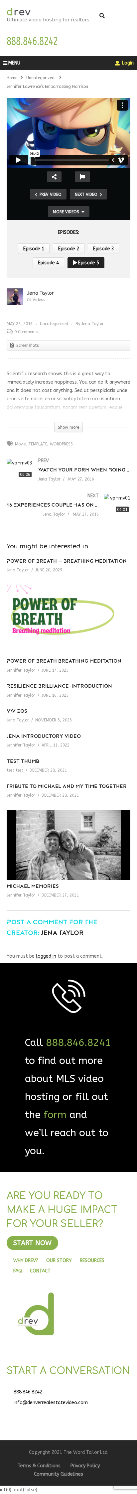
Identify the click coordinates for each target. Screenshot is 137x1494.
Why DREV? (25, 1260)
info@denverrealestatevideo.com (51, 1402)
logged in (46, 956)
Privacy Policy (85, 1466)
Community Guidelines (58, 1474)
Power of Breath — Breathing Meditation (67, 561)
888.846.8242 (28, 1392)
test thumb (23, 761)
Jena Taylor (40, 293)
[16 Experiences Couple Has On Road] (68, 511)
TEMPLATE (37, 444)
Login (127, 63)
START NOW (32, 1243)
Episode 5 (88, 263)
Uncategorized (54, 323)
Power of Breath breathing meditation (64, 661)
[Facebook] (16, 1415)
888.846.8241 (78, 1043)
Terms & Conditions (39, 1466)
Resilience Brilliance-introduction (59, 686)
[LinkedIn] (50, 1415)
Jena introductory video (44, 736)
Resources (92, 1260)
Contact (40, 1271)
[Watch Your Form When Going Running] (68, 476)
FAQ (17, 1271)
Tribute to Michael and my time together (67, 786)
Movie (20, 444)
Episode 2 (68, 249)
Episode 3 (103, 249)
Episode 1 (33, 249)
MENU (14, 63)
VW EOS (17, 711)
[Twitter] (33, 1415)
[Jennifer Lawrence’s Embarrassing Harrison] (68, 620)
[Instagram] (66, 1415)
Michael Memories (33, 886)
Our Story (59, 1260)
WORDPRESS (61, 444)
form (55, 1115)
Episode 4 (48, 263)
